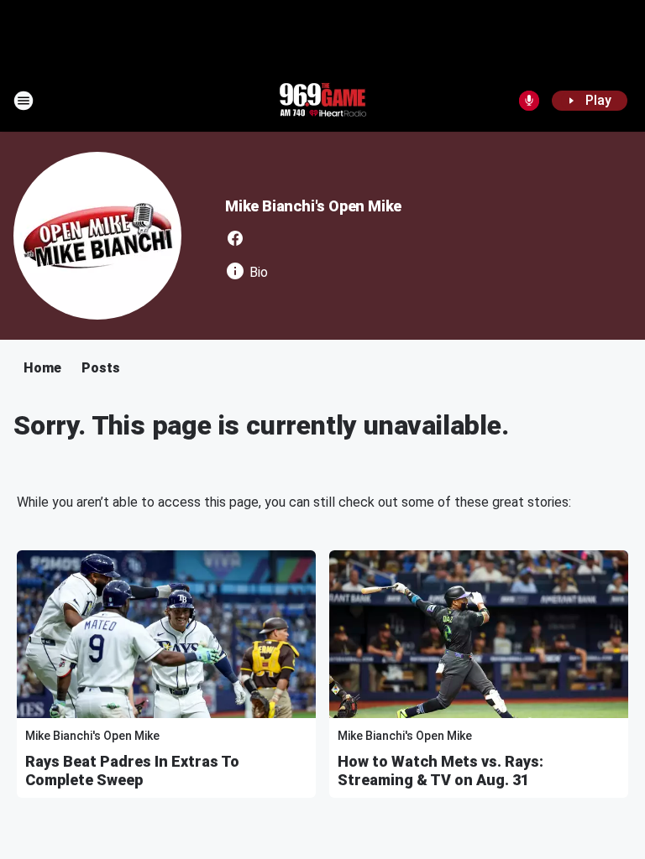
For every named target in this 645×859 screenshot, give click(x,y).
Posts (100, 368)
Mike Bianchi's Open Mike (313, 206)
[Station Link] (322, 101)
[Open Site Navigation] (23, 101)
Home (42, 368)
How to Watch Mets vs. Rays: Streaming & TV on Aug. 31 (440, 770)
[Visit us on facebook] (235, 238)
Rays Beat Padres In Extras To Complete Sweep (132, 770)
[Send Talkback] (529, 101)
